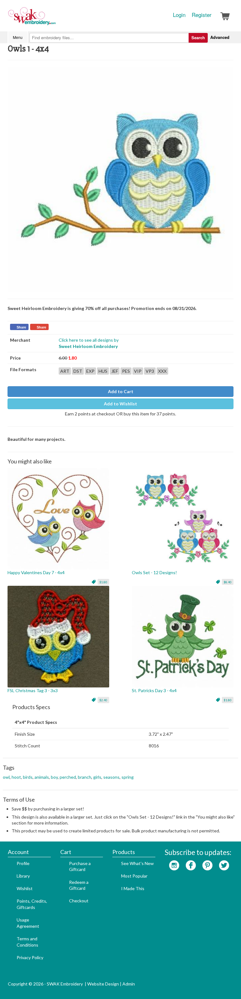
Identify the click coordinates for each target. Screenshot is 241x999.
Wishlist (25, 888)
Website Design (103, 983)
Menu (18, 37)
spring (127, 777)
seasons (111, 777)
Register (202, 15)
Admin (128, 983)
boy (54, 777)
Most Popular (134, 876)
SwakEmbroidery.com (55, 18)
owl (6, 777)
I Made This (132, 888)
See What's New (137, 863)
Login (179, 15)
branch (84, 777)
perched (68, 777)
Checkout (78, 900)
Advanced (219, 37)
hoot (16, 777)
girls (97, 777)
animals (42, 777)
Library (23, 876)
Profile (23, 863)
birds (28, 777)
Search (198, 37)
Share (21, 327)
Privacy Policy (30, 957)
